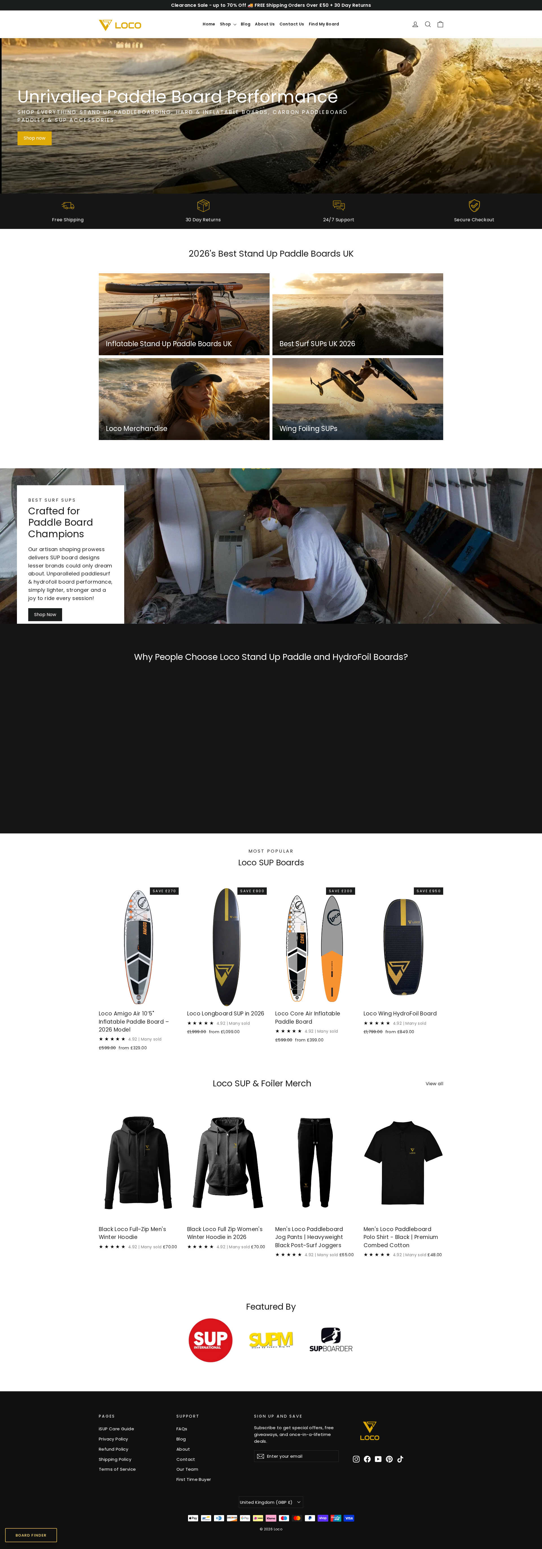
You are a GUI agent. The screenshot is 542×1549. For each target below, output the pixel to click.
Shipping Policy (115, 1459)
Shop (226, 24)
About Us (265, 24)
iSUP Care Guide (116, 1429)
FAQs (181, 1429)
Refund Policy (113, 1449)
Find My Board (324, 24)
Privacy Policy (113, 1439)
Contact (185, 1459)
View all (434, 1083)
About (183, 1449)
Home (209, 24)
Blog (246, 24)
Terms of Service (117, 1469)
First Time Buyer (193, 1479)
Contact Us (291, 24)
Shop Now (45, 614)
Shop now (34, 138)
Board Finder (31, 1535)
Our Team (187, 1469)
